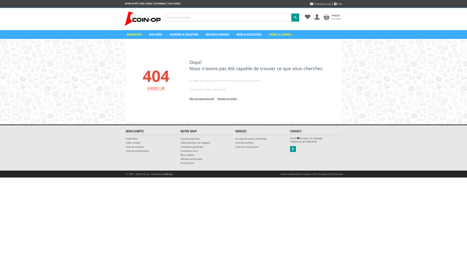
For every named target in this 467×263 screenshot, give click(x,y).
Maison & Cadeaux (217, 35)
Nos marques (160, 3)
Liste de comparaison (137, 151)
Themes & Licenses (280, 35)
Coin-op (168, 174)
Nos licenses (174, 3)
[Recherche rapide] (295, 18)
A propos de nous (190, 138)
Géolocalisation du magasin (195, 142)
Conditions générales (192, 146)
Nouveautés (134, 35)
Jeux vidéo (155, 35)
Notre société (131, 3)
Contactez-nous (322, 3)
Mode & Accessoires (249, 35)
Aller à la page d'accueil (201, 98)
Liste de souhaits (135, 146)
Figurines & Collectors (183, 35)
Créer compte (133, 142)
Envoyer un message (310, 138)
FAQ (339, 3)
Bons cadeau (146, 3)
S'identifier (132, 138)
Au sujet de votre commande (251, 138)
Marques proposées (191, 159)
